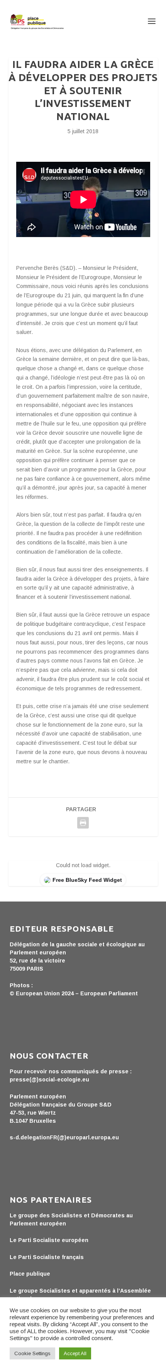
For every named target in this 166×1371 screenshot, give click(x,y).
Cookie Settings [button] (32, 1353)
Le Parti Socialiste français (47, 1257)
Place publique (30, 1274)
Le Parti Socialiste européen (49, 1240)
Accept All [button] (75, 1353)
